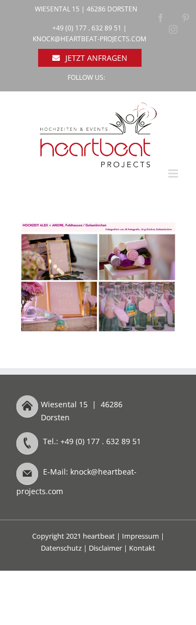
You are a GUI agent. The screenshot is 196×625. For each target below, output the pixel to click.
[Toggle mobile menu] (174, 173)
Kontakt (142, 548)
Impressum (140, 536)
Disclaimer (105, 548)
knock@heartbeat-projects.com (89, 38)
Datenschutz (61, 548)
